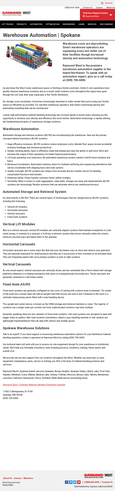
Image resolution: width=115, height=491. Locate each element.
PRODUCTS (22, 24)
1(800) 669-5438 (91, 482)
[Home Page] (17, 13)
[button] (104, 3)
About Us (7, 478)
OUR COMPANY (106, 24)
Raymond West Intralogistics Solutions (66, 482)
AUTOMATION (36, 24)
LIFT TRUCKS (7, 24)
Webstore (110, 7)
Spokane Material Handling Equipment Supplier (42, 384)
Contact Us (87, 7)
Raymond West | (11, 384)
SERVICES (92, 24)
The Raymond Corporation (79, 482)
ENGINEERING (69, 24)
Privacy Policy (8, 485)
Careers (99, 7)
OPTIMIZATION (52, 24)
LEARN (81, 24)
